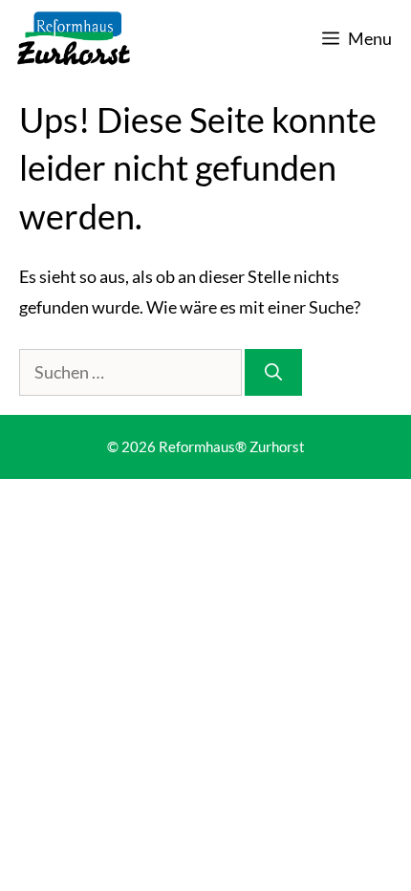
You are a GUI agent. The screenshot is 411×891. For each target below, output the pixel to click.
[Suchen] (273, 372)
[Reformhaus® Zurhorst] (74, 38)
